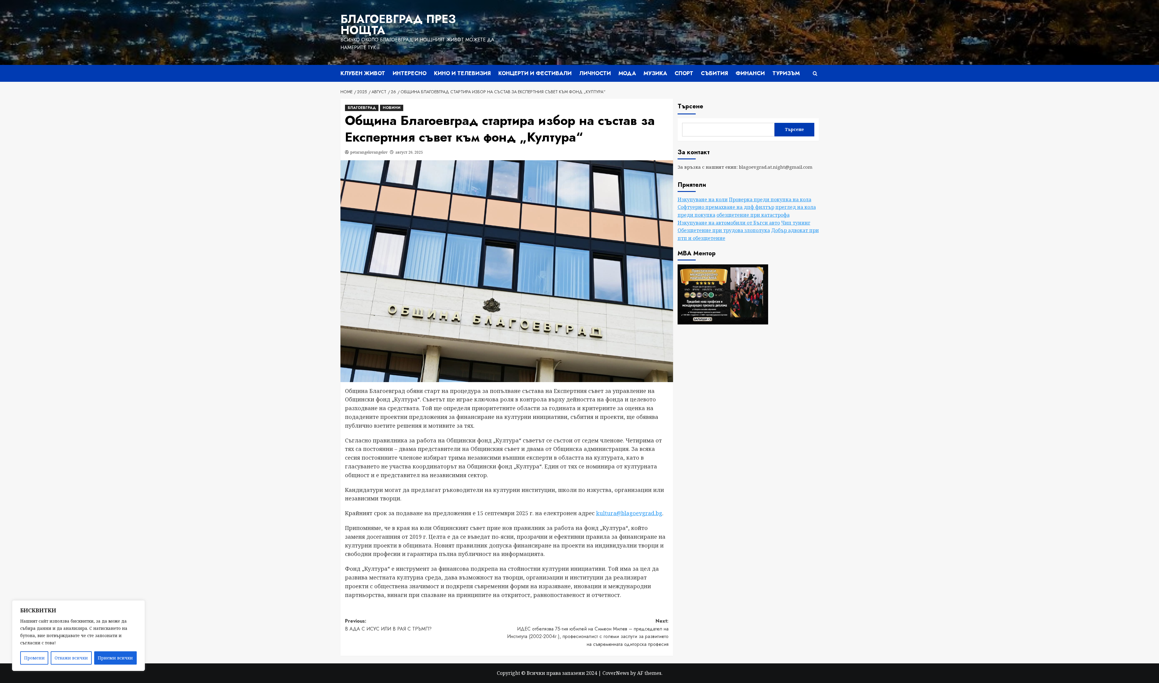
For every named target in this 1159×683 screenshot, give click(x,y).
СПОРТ (684, 73)
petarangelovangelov (369, 152)
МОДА (627, 73)
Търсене (690, 106)
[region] (78, 635)
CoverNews (615, 673)
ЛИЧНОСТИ (595, 73)
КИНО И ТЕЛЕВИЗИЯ (462, 73)
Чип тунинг (795, 222)
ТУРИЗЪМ (786, 73)
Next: (588, 633)
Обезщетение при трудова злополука (724, 230)
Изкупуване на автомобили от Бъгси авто (729, 222)
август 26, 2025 (409, 152)
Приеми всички (115, 658)
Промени (34, 658)
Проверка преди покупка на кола (770, 199)
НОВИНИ (392, 107)
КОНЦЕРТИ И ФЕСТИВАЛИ (535, 73)
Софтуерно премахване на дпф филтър (726, 207)
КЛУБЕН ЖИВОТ (362, 73)
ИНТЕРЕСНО (409, 73)
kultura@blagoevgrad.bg (629, 513)
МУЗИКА (655, 73)
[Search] (815, 73)
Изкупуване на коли (703, 199)
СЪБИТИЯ (714, 73)
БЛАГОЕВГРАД (362, 107)
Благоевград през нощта (398, 24)
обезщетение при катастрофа (753, 215)
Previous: (388, 625)
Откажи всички (71, 658)
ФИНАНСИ (750, 73)
